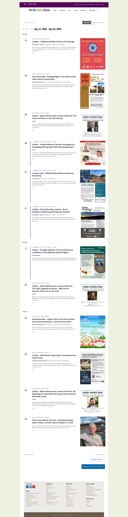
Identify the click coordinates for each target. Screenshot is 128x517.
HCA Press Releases (90, 488)
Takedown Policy (69, 505)
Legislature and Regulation (32, 502)
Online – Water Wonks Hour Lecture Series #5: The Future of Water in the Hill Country (54, 117)
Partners (68, 496)
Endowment (91, 4)
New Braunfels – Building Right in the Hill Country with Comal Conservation (54, 77)
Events (75, 10)
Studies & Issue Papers (51, 493)
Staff (67, 495)
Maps (47, 491)
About (55, 10)
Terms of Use (69, 502)
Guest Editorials (89, 491)
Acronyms (48, 486)
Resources (83, 10)
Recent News (89, 486)
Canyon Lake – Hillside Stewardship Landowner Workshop (53, 174)
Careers (97, 4)
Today (31, 29)
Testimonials (69, 498)
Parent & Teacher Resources (52, 496)
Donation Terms (69, 504)
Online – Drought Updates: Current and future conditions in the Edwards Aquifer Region (52, 251)
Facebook (27, 486)
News (69, 10)
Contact (102, 4)
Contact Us (68, 486)
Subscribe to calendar (96, 459)
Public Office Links (50, 504)
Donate (81, 4)
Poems (47, 500)
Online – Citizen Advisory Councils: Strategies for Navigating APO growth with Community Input (53, 145)
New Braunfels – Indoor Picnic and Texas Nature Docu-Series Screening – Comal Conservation (53, 320)
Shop (86, 4)
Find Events (87, 22)
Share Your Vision (70, 500)
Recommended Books (51, 498)
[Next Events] (26, 29)
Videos (47, 489)
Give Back (92, 10)
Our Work (62, 10)
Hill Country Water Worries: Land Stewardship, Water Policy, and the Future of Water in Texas (52, 421)
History (67, 491)
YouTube (33, 486)
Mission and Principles (71, 489)
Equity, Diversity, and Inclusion (32, 493)
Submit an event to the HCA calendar (93, 466)
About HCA (68, 488)
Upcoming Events (90, 493)
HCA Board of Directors (71, 493)
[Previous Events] (23, 29)
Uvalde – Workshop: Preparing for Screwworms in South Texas (54, 356)
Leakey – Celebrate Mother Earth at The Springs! (53, 41)
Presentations (49, 495)
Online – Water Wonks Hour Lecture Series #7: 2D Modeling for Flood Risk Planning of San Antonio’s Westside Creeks (54, 394)
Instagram (30, 486)
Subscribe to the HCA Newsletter (93, 489)
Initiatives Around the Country (52, 502)
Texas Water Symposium (91, 495)
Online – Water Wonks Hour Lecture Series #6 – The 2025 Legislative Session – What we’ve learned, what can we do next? (52, 288)
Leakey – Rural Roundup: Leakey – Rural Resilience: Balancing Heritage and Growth (51, 210)
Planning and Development (32, 504)
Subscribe (77, 4)
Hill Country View (50, 488)
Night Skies (28, 500)
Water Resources (29, 495)
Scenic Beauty (29, 505)
